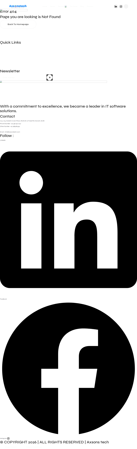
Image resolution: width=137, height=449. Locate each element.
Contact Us (5, 67)
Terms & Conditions (34, 447)
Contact (90, 6)
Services (61, 6)
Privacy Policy (11, 447)
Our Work (73, 6)
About (52, 6)
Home (44, 6)
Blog (82, 6)
